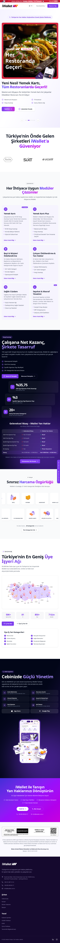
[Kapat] (58, 1)
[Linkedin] (53, 939)
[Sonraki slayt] (38, 120)
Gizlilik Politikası (6, 920)
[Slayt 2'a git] (26, 120)
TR (31, 6)
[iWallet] (10, 6)
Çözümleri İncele (26, 109)
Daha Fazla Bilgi (9, 240)
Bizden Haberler (6, 904)
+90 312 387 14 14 (9, 882)
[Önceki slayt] (21, 120)
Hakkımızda (5, 899)
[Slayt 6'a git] (33, 120)
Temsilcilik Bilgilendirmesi (9, 929)
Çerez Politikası (6, 926)
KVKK (3, 923)
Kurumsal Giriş (40, 6)
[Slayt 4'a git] (30, 120)
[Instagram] (56, 939)
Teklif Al (7, 109)
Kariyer (4, 901)
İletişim (4, 907)
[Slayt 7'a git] (34, 120)
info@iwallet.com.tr (9, 888)
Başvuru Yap (52, 6)
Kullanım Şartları (6, 917)
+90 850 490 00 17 (9, 885)
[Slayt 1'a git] (25, 120)
